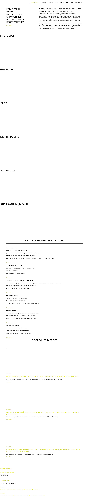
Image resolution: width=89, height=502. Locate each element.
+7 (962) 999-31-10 (4, 480)
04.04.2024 (8, 373)
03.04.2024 (8, 409)
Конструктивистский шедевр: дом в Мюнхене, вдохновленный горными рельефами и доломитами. (22, 494)
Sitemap (12, 472)
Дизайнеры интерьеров (6, 468)
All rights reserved (4, 472)
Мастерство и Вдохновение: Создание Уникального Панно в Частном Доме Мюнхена (42, 377)
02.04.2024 (8, 446)
